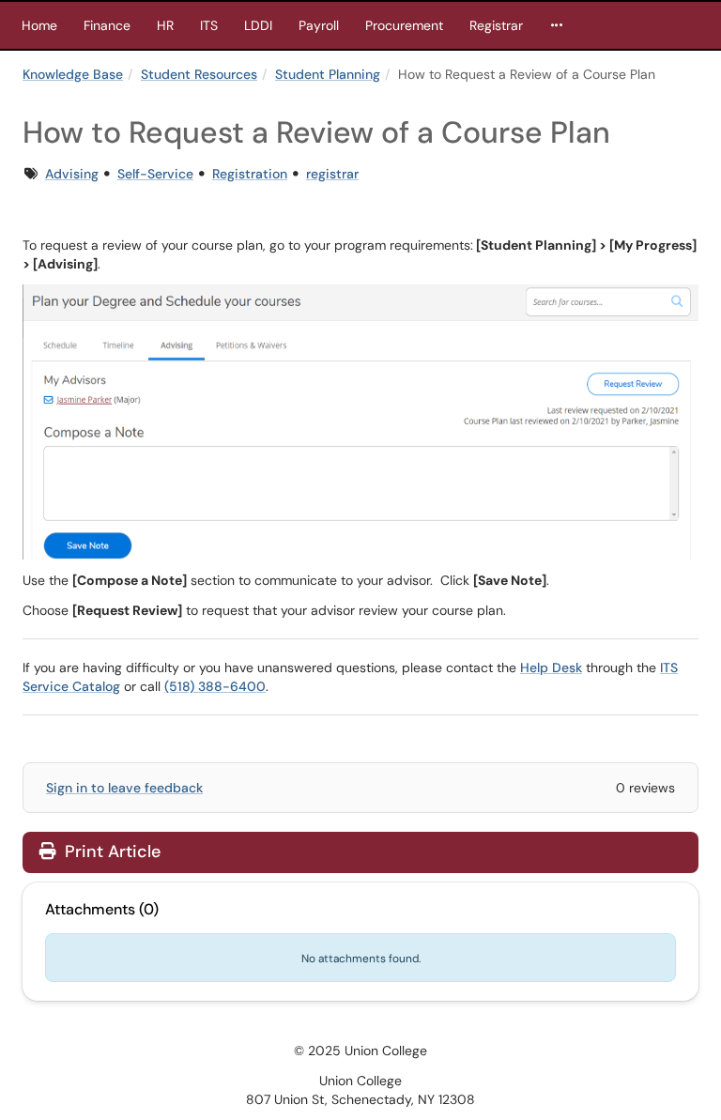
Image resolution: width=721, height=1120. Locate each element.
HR (165, 25)
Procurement (404, 25)
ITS (209, 25)
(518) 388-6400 (215, 686)
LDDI (258, 25)
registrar (332, 173)
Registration (249, 173)
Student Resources (199, 74)
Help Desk (551, 667)
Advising (72, 173)
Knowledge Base (73, 74)
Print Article (110, 851)
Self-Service (155, 173)
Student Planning (327, 74)
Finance (107, 25)
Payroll (319, 25)
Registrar (496, 25)
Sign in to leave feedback (124, 787)
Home (39, 25)
